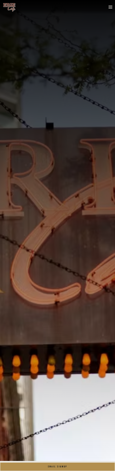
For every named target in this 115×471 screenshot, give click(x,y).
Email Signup (57, 466)
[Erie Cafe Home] (10, 7)
